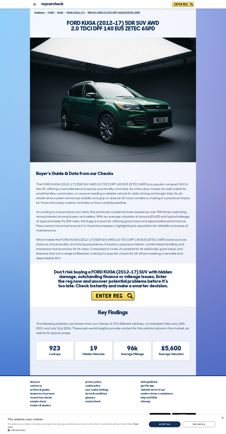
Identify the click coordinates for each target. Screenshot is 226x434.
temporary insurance (42, 393)
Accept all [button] (164, 424)
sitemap (145, 401)
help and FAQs (149, 397)
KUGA (60, 12)
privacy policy (93, 381)
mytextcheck (93, 401)
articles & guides (40, 389)
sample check (38, 401)
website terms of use (153, 389)
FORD (51, 12)
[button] (76, 430)
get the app (147, 385)
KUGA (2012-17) (76, 12)
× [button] (222, 418)
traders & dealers (40, 405)
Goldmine (39, 12)
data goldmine (149, 381)
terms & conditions (96, 393)
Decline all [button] (199, 424)
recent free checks (41, 397)
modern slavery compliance (157, 393)
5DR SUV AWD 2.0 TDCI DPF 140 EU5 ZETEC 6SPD (114, 12)
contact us (36, 385)
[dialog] (113, 424)
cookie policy (92, 385)
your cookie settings (96, 389)
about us (35, 381)
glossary (90, 397)
